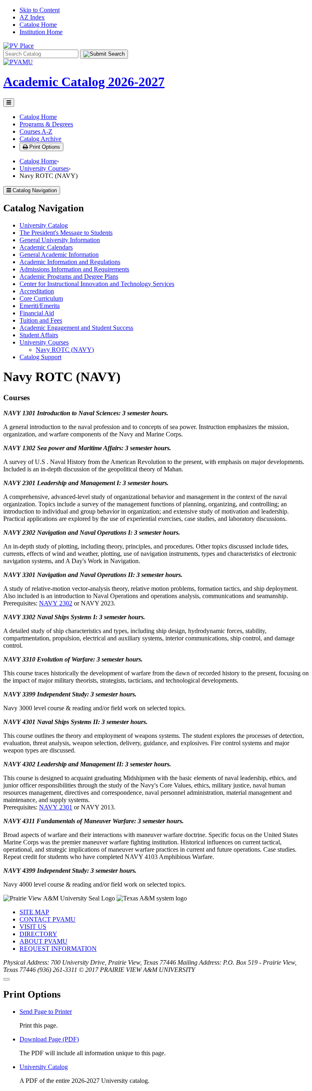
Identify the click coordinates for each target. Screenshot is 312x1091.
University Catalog (44, 225)
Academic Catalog (84, 81)
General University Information (60, 239)
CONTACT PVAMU (48, 919)
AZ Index (32, 17)
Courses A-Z (36, 131)
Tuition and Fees (41, 320)
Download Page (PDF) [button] (49, 1039)
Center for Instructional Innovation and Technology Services (97, 283)
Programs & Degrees (46, 124)
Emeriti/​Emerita (40, 305)
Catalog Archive (40, 138)
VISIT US (33, 926)
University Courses (44, 168)
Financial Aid (37, 313)
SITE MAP (34, 912)
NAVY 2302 (55, 603)
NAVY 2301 (55, 807)
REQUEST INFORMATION (58, 948)
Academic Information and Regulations (70, 261)
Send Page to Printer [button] (46, 1011)
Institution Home (41, 31)
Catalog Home (38, 24)
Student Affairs (39, 335)
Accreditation (37, 291)
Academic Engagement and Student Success (76, 327)
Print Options (44, 147)
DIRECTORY (38, 933)
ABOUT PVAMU (43, 941)
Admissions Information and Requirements (74, 269)
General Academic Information (59, 254)
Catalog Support (40, 357)
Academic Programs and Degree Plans (69, 276)
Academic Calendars (46, 247)
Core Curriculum (41, 298)
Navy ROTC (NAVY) (65, 349)
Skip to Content (40, 10)
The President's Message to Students (66, 232)
